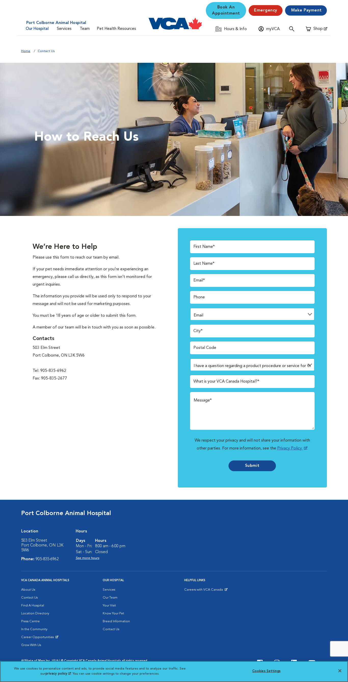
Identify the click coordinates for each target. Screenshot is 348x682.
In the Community (34, 629)
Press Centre (30, 621)
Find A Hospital (32, 605)
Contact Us (29, 597)
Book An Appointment (226, 10)
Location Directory (35, 613)
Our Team (110, 597)
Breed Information (116, 621)
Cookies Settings (266, 671)
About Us (28, 589)
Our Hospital (37, 29)
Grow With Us (31, 645)
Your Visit (109, 605)
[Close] (339, 670)
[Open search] (293, 29)
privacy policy (58, 673)
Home (25, 51)
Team (85, 29)
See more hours (87, 558)
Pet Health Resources (116, 29)
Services (64, 29)
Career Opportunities (38, 638)
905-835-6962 (47, 559)
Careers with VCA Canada (204, 591)
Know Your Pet (113, 613)
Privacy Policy (290, 448)
